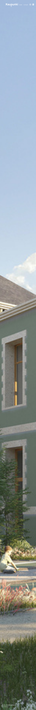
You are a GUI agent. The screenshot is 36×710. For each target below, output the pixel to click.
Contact (25, 5)
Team (20, 5)
